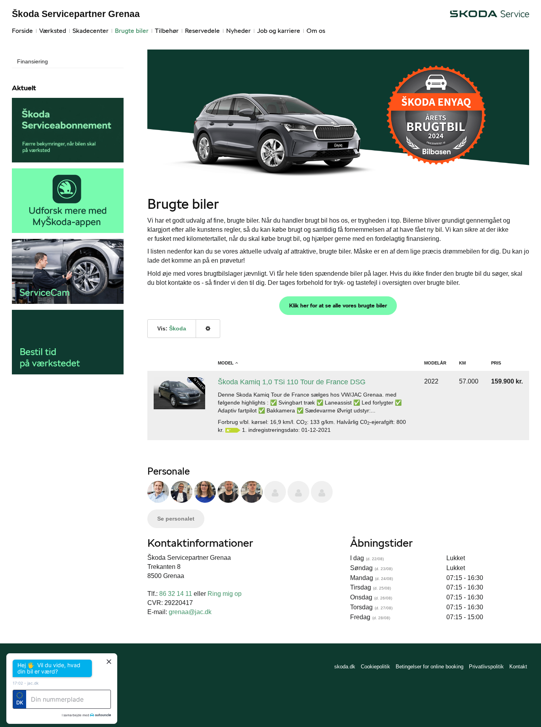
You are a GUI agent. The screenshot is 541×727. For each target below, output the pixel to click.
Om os (316, 30)
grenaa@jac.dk (190, 612)
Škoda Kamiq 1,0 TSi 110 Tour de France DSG (292, 382)
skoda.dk (344, 667)
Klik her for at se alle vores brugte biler (338, 305)
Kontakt (518, 667)
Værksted (52, 30)
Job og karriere (278, 30)
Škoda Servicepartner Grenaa (76, 14)
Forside (22, 30)
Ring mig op (225, 593)
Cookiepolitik (375, 667)
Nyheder (238, 30)
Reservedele (202, 30)
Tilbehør (167, 30)
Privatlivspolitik (486, 667)
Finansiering (32, 61)
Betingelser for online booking (429, 667)
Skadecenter (90, 30)
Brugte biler (132, 30)
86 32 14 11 (176, 593)
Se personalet (175, 518)
